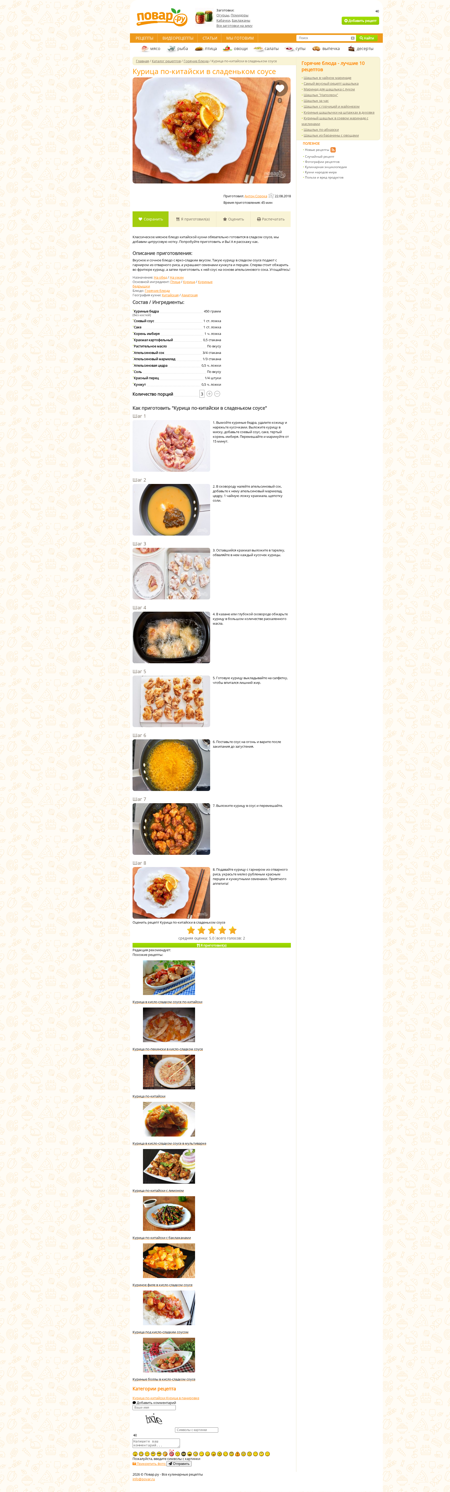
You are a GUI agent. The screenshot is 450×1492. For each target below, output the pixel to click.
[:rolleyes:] (231, 1454)
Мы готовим (240, 38)
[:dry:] (147, 1454)
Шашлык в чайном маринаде (327, 77)
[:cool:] (159, 1454)
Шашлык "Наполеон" (321, 95)
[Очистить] (352, 38)
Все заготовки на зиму (234, 25)
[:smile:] (207, 1454)
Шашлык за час (316, 100)
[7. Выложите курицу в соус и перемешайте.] (171, 829)
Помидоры (239, 15)
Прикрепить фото (151, 1463)
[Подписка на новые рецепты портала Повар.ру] (333, 150)
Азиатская (190, 295)
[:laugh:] (189, 1454)
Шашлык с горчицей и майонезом (332, 106)
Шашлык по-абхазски (321, 129)
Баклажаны (241, 20)
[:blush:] (165, 1454)
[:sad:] (249, 1454)
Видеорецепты (177, 38)
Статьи (210, 38)
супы (300, 48)
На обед (160, 277)
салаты (272, 48)
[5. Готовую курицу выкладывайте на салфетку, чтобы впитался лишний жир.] (171, 702)
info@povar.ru (144, 1479)
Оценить (235, 219)
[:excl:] (237, 1454)
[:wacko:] (243, 1454)
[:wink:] (225, 1454)
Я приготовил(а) (195, 219)
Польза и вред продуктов (324, 177)
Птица (175, 281)
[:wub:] (171, 1453)
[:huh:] (261, 1454)
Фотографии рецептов (322, 161)
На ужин (177, 277)
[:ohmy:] (135, 1454)
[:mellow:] (267, 1454)
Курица (189, 281)
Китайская (170, 295)
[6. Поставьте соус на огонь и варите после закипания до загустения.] (171, 765)
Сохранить (153, 219)
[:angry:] (219, 1454)
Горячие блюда (157, 290)
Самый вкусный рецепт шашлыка (331, 83)
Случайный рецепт (319, 156)
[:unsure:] (153, 1454)
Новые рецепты (317, 150)
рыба (182, 48)
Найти (368, 38)
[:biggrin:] (141, 1454)
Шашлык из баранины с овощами (331, 135)
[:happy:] (255, 1454)
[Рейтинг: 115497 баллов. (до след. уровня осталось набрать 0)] (271, 195)
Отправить (181, 1464)
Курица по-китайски (149, 1398)
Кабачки (223, 20)
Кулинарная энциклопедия (326, 167)
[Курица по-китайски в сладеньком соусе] (212, 130)
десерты (365, 48)
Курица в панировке (182, 1398)
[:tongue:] (213, 1454)
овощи (241, 48)
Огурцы (222, 15)
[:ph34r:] (183, 1454)
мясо (155, 48)
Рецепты (144, 38)
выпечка (331, 48)
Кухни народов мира (321, 172)
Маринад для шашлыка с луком (329, 89)
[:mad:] (177, 1454)
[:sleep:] (201, 1454)
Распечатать (273, 219)
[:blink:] (195, 1454)
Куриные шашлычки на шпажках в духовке (339, 112)
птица (211, 48)
